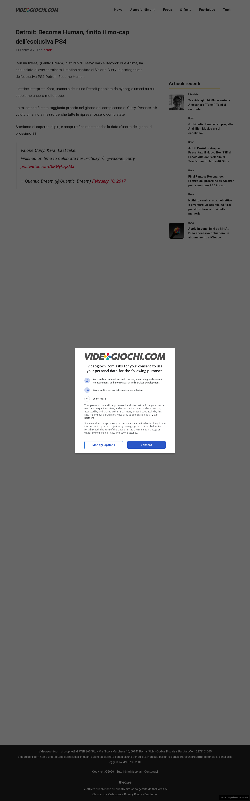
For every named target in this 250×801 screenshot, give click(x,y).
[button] (125, 398)
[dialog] (125, 400)
